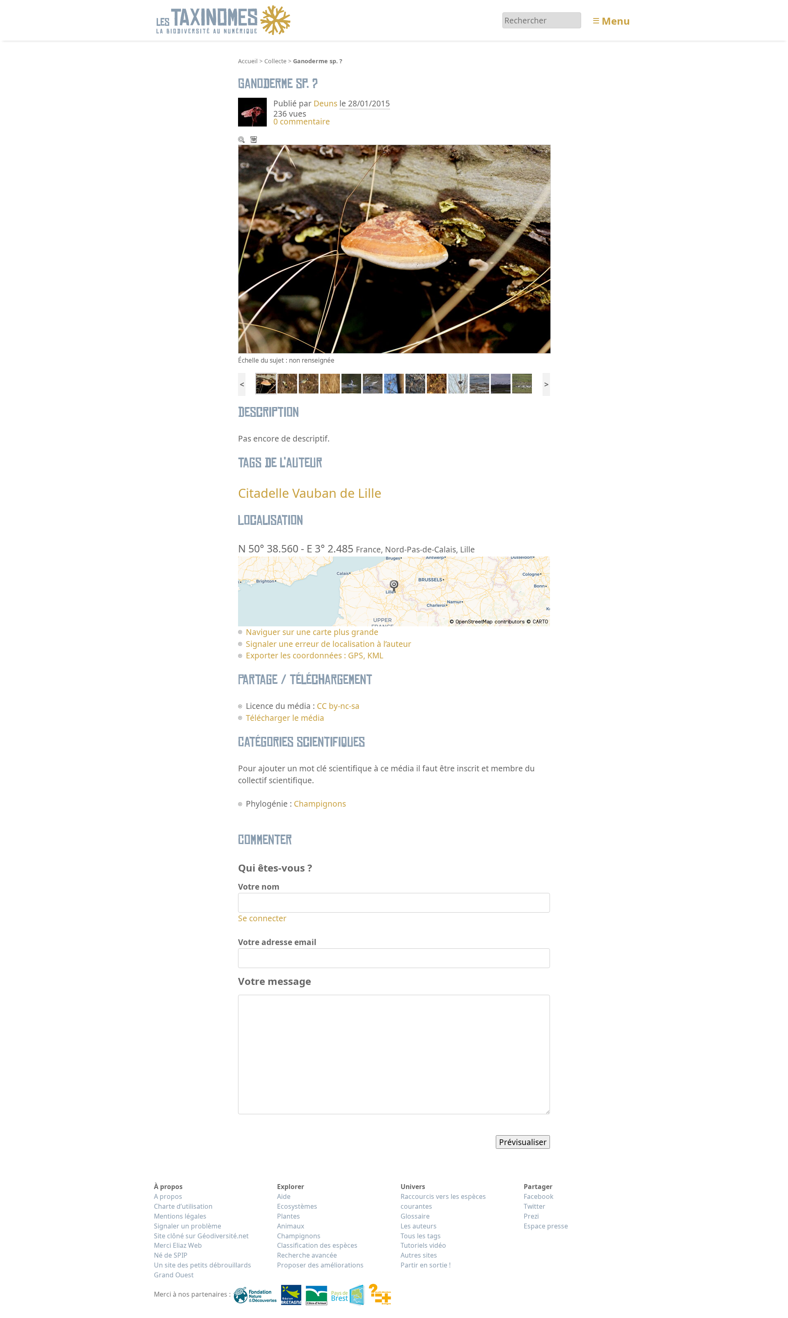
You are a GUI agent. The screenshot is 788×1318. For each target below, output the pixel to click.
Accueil (248, 61)
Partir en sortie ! (426, 1265)
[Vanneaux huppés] (522, 382)
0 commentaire (301, 121)
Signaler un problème (187, 1226)
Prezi (531, 1216)
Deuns (325, 103)
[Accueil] (225, 19)
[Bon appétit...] (287, 382)
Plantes (288, 1216)
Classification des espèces (317, 1245)
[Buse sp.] (458, 382)
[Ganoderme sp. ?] (266, 382)
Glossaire (415, 1216)
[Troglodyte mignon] (415, 382)
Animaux (290, 1226)
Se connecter (262, 918)
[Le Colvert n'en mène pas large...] (351, 382)
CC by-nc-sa (338, 705)
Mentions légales (180, 1216)
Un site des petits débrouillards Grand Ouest (202, 1269)
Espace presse (546, 1226)
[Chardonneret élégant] (436, 382)
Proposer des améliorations (320, 1265)
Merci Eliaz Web (178, 1245)
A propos (168, 1196)
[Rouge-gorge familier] (394, 382)
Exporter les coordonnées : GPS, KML (314, 655)
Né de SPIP (171, 1255)
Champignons (320, 803)
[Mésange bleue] (330, 382)
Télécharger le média (254, 140)
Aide (284, 1196)
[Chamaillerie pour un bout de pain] (372, 382)
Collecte (275, 61)
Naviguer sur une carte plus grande (312, 631)
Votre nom (258, 886)
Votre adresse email (277, 942)
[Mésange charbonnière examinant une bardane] (308, 382)
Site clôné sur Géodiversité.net (201, 1235)
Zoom (242, 140)
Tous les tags (421, 1235)
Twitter (534, 1206)
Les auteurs (419, 1226)
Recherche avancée (307, 1255)
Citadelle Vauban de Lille (309, 492)
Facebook (538, 1196)
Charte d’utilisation (183, 1206)
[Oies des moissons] (500, 382)
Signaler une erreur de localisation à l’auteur (328, 643)
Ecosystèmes (297, 1206)
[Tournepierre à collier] (479, 382)
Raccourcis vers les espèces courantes (443, 1201)
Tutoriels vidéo (423, 1245)
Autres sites (419, 1255)
